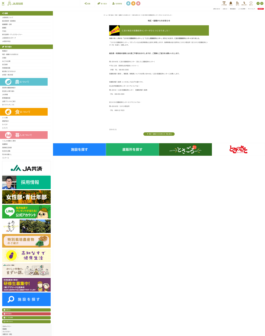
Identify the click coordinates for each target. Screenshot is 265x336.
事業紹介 (5, 51)
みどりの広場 (6, 61)
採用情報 (118, 3)
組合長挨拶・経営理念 (9, 21)
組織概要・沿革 (7, 24)
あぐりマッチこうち (8, 104)
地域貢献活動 (6, 68)
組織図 (4, 27)
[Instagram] (261, 3)
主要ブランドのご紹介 (9, 101)
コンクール (5, 158)
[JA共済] (251, 3)
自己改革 (5, 64)
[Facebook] (258, 3)
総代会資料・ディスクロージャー (12, 34)
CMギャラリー (7, 326)
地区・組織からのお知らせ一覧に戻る (160, 134)
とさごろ (5, 128)
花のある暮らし (7, 154)
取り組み (103, 3)
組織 (88, 3)
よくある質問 (241, 8)
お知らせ (225, 8)
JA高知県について (7, 17)
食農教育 (5, 144)
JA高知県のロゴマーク (9, 38)
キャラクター (7, 331)
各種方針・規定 (7, 334)
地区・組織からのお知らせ (10, 54)
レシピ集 (5, 117)
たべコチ (5, 124)
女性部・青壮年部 (7, 74)
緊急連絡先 (233, 8)
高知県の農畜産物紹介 (9, 87)
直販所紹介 (5, 121)
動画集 (5, 329)
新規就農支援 (6, 98)
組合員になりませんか (9, 71)
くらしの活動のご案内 (9, 141)
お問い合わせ (216, 8)
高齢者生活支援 (7, 147)
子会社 (4, 31)
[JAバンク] (224, 3)
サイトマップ (251, 8)
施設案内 (260, 8)
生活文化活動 (6, 151)
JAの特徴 (5, 94)
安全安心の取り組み (8, 91)
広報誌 (4, 58)
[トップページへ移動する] (15, 3)
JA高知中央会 (6, 41)
